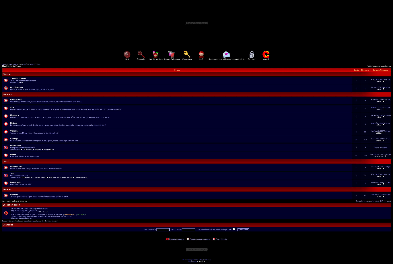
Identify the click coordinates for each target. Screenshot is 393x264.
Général (7, 74)
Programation (49, 149)
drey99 (378, 140)
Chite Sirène (379, 156)
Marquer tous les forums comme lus (14, 201)
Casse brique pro (81, 177)
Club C (6, 161)
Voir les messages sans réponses (379, 66)
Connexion (252, 59)
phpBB (192, 260)
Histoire (13, 123)
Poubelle (14, 195)
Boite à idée (15, 182)
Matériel (38, 149)
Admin (21, 82)
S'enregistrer (187, 59)
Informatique (15, 146)
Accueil (266, 59)
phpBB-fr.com (201, 261)
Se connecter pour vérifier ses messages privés (227, 59)
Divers (13, 154)
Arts (12, 107)
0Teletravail (43, 212)
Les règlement (16, 87)
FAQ (127, 59)
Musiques (14, 115)
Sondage (14, 139)
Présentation (15, 100)
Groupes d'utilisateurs (171, 59)
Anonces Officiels (18, 79)
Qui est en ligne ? (11, 205)
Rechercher (141, 59)
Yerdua (378, 109)
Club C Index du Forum (11, 66)
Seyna (379, 196)
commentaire (16, 167)
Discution (7, 94)
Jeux (12, 174)
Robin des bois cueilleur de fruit (60, 177)
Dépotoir (7, 189)
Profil (201, 59)
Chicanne (14, 131)
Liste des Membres (156, 59)
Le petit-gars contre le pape (34, 177)
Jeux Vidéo (27, 149)
